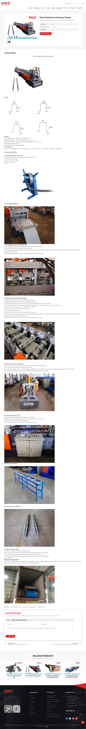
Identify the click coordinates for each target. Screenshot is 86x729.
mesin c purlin (50, 711)
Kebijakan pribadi (74, 725)
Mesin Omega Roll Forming (16, 607)
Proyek (53, 8)
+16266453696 (70, 703)
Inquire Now (46, 33)
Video (48, 8)
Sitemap (64, 725)
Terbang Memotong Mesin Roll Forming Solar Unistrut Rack (72, 676)
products (43, 8)
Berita (65, 8)
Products (31, 700)
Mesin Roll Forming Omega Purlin (29, 607)
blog (31, 715)
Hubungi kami (79, 8)
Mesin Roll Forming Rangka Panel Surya (14, 676)
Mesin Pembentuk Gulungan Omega (19, 620)
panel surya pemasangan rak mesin (53, 702)
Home (31, 8)
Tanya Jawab (71, 8)
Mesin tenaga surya (51, 713)
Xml (68, 725)
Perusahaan (37, 8)
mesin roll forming (40, 607)
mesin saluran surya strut (52, 699)
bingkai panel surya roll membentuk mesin (52, 696)
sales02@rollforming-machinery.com (72, 706)
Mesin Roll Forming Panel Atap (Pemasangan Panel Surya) (52, 676)
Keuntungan (59, 8)
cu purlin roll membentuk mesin (52, 708)
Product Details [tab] (10, 53)
